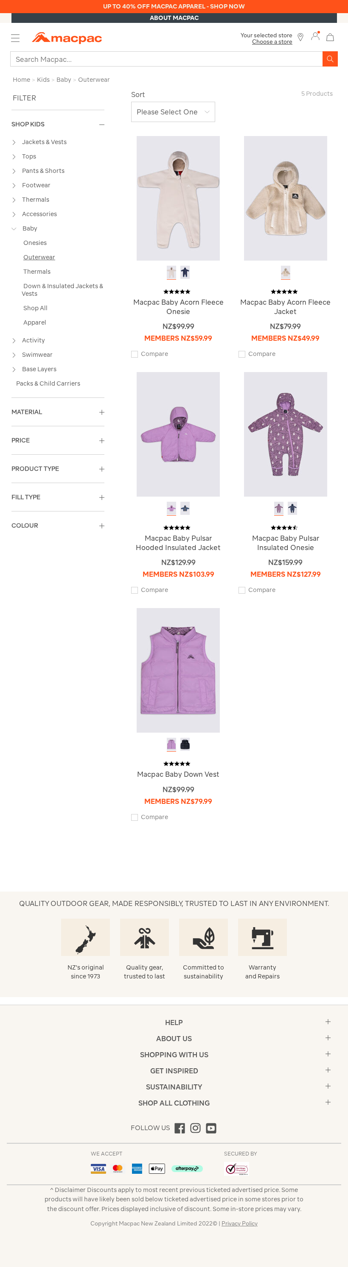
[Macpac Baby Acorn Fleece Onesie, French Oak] (171, 272)
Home (21, 79)
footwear (36, 185)
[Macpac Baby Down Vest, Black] (185, 744)
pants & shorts (43, 170)
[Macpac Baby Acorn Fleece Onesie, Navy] (185, 272)
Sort (138, 94)
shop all (35, 308)
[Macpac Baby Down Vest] (178, 669)
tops (29, 156)
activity (33, 340)
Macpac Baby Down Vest (178, 774)
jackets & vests (44, 142)
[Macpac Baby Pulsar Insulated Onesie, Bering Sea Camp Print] (292, 508)
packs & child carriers (48, 383)
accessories (39, 214)
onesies (35, 242)
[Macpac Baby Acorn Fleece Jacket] (285, 197)
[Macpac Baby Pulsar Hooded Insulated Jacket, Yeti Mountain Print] (171, 508)
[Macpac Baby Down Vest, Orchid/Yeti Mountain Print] (171, 744)
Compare (154, 353)
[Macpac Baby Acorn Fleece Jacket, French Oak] (285, 272)
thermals (35, 199)
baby (29, 228)
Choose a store (272, 42)
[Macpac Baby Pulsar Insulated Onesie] (285, 433)
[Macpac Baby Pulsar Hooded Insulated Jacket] (178, 433)
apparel (34, 322)
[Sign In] (315, 36)
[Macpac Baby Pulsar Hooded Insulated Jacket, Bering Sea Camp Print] (185, 508)
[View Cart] (330, 36)
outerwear (39, 257)
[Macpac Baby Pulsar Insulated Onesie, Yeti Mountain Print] (278, 508)
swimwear (37, 354)
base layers (39, 369)
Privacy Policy (240, 1223)
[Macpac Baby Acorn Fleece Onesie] (178, 197)
